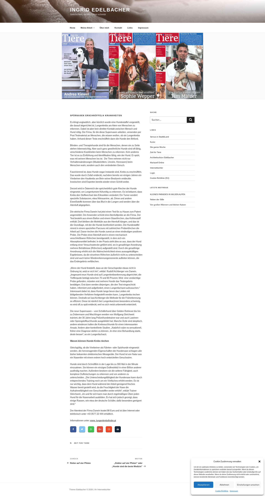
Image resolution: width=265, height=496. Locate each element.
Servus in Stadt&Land (159, 137)
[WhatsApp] (91, 429)
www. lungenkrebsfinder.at (103, 420)
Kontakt (118, 28)
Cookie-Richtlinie (221, 491)
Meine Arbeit (86, 28)
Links (130, 28)
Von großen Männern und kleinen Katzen (168, 205)
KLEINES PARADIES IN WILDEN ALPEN (167, 194)
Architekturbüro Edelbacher (162, 157)
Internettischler (156, 168)
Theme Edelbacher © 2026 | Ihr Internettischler (89, 489)
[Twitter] (82, 429)
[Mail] (109, 429)
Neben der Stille (157, 199)
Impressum (234, 491)
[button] (259, 461)
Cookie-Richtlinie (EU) (159, 178)
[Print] (118, 429)
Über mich (104, 28)
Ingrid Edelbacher (100, 10)
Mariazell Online (157, 162)
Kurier (152, 142)
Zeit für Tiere (82, 443)
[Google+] (100, 429)
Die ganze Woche (157, 147)
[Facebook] (73, 429)
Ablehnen (224, 485)
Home (72, 28)
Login (152, 173)
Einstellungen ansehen (248, 485)
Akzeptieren (204, 485)
